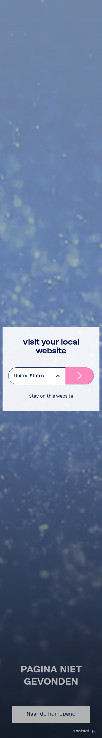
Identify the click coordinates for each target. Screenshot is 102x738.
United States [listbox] (29, 375)
